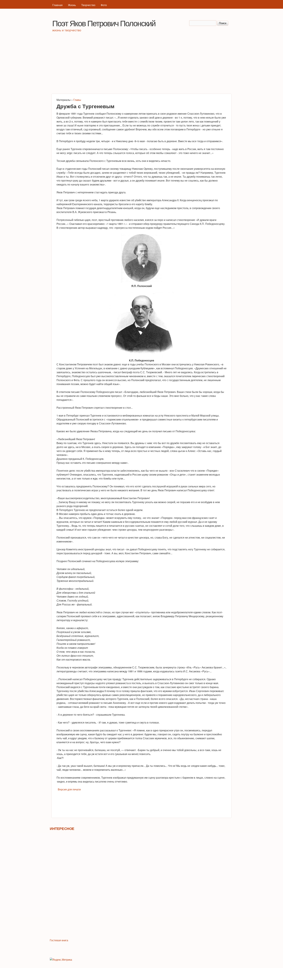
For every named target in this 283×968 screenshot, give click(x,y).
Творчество (88, 5)
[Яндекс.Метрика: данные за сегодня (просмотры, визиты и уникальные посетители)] (61, 960)
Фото (104, 5)
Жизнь (72, 5)
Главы (77, 100)
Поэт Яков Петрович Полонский (103, 23)
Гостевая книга (59, 940)
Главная (57, 5)
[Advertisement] (141, 64)
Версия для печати (69, 789)
